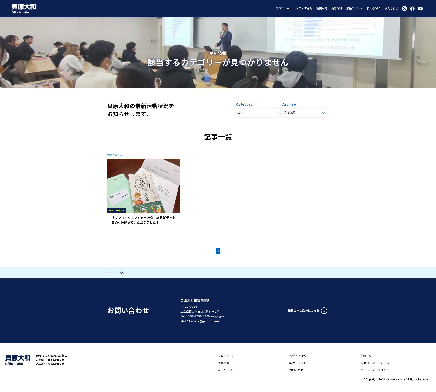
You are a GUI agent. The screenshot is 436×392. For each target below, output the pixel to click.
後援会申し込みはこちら (304, 310)
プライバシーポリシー (375, 370)
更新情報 (336, 8)
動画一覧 (321, 8)
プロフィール (284, 8)
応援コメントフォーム (375, 363)
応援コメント (354, 8)
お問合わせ (391, 8)
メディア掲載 (304, 8)
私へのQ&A (373, 8)
